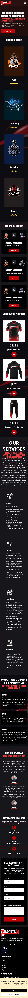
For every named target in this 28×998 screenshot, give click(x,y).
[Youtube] (10, 944)
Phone (6, 894)
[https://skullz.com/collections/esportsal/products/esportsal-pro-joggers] (14, 409)
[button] (25, 3)
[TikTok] (14, 944)
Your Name (7, 878)
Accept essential (14, 994)
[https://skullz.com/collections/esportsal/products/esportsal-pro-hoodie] (14, 370)
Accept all (14, 990)
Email (6, 886)
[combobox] (5, 898)
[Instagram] (7, 944)
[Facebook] (3, 944)
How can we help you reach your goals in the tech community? (14, 904)
